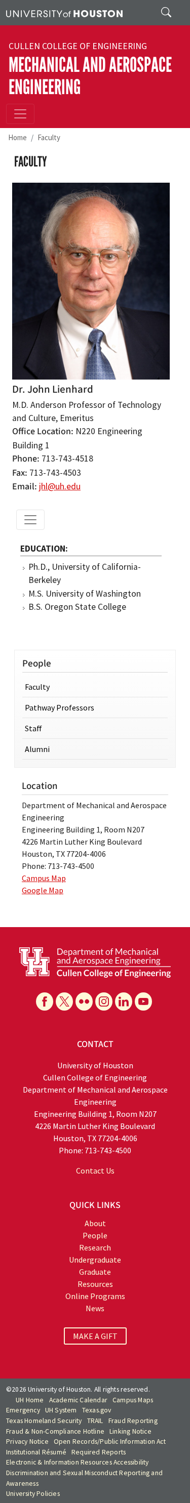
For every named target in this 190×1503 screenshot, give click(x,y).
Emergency (23, 1410)
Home (17, 137)
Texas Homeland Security (44, 1420)
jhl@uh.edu (60, 486)
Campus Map (44, 878)
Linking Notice (130, 1431)
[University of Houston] (64, 13)
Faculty (48, 137)
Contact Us (95, 1170)
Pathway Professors (59, 707)
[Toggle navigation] (20, 114)
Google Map (42, 890)
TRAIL (95, 1420)
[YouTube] (143, 1001)
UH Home (30, 1400)
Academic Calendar (78, 1400)
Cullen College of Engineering (78, 46)
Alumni (37, 749)
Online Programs (95, 1296)
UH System (61, 1410)
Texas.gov (96, 1410)
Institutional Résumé (36, 1452)
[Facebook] (44, 1001)
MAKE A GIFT (95, 1336)
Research (95, 1247)
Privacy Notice (27, 1441)
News (95, 1308)
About (95, 1223)
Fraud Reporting (133, 1420)
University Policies (33, 1493)
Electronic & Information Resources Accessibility (77, 1462)
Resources (95, 1284)
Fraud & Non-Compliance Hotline (55, 1431)
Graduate (95, 1272)
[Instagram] (103, 1001)
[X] (64, 1001)
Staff (33, 728)
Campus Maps (132, 1400)
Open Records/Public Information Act (110, 1441)
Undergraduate (95, 1260)
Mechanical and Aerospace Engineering (90, 76)
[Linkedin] (123, 1001)
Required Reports (98, 1452)
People (95, 1235)
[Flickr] (84, 1001)
